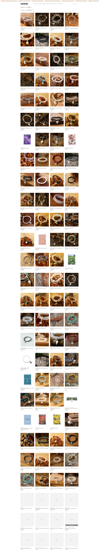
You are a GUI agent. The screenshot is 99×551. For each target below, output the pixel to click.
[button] (73, 4)
